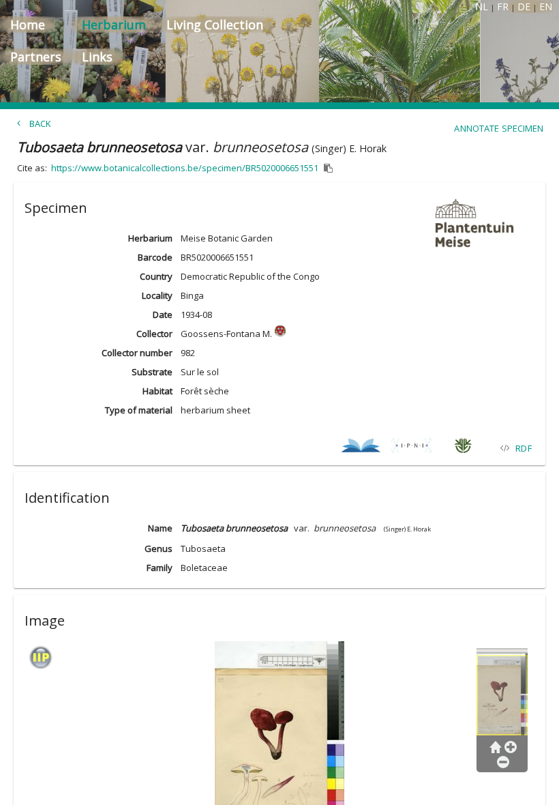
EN (545, 6)
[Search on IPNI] (412, 448)
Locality (157, 295)
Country (156, 276)
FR (503, 6)
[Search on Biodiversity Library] (361, 448)
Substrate (152, 372)
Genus (158, 548)
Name (160, 528)
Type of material (138, 410)
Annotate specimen (498, 128)
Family (159, 567)
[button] (279, 205)
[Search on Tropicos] (463, 448)
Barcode (155, 257)
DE (523, 6)
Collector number (137, 353)
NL (481, 6)
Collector (154, 333)
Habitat (157, 391)
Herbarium (150, 238)
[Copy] (328, 168)
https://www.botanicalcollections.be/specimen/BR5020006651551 (184, 168)
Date (162, 314)
